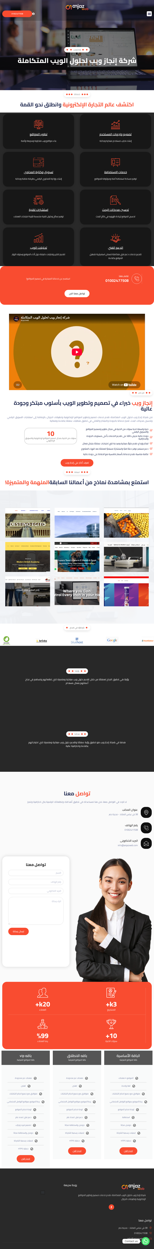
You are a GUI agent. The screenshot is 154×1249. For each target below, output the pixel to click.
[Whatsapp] (146, 1241)
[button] (149, 13)
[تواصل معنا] (137, 279)
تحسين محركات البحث (115, 209)
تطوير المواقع (38, 134)
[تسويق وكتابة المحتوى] (38, 162)
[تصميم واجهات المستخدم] (115, 124)
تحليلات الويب (38, 247)
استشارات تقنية (38, 209)
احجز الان (128, 1151)
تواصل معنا (124, 276)
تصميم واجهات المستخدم (115, 134)
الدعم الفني (115, 247)
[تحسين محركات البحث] (115, 200)
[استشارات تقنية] (38, 200)
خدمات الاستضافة (115, 172)
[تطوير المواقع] (38, 124)
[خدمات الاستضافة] (115, 162)
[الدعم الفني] (115, 238)
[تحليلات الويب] (38, 238)
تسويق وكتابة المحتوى (38, 172)
